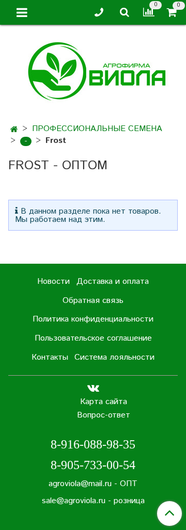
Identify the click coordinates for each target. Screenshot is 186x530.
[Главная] (14, 130)
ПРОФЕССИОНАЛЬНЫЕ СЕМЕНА (97, 129)
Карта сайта (103, 402)
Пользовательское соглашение (93, 338)
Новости (53, 281)
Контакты (50, 357)
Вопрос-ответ (103, 415)
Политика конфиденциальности (93, 319)
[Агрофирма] (93, 70)
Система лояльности (114, 357)
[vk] (93, 388)
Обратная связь (93, 301)
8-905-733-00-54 (93, 465)
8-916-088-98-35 (93, 444)
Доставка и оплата (112, 281)
